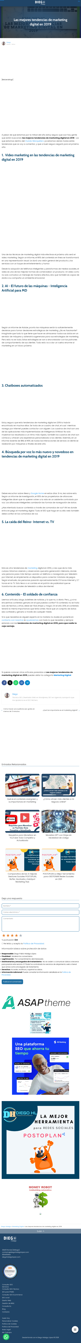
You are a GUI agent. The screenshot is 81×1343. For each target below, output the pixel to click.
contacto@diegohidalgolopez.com (15, 1252)
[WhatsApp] (15, 682)
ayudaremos (32, 620)
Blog (3, 1309)
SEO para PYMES (8, 1292)
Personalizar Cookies (10, 1321)
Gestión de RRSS (8, 1303)
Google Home (37, 493)
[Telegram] (27, 682)
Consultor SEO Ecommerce (12, 1295)
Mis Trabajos (7, 1332)
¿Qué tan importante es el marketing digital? (60, 710)
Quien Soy (6, 1318)
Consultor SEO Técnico (10, 1289)
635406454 (6, 1255)
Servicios (5, 1287)
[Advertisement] (40, 61)
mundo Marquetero (34, 141)
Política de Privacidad (33, 943)
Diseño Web (6, 1300)
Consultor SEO (7, 1285)
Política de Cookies (9, 1324)
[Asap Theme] (40, 1008)
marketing (32, 568)
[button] (6, 1337)
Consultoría (6, 1306)
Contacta (5, 1312)
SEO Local (5, 1298)
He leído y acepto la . (23, 943)
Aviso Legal (6, 1330)
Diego (9, 42)
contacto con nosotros (13, 620)
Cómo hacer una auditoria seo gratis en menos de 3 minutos (19, 710)
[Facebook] (4, 682)
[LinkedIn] (21, 682)
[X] (10, 682)
